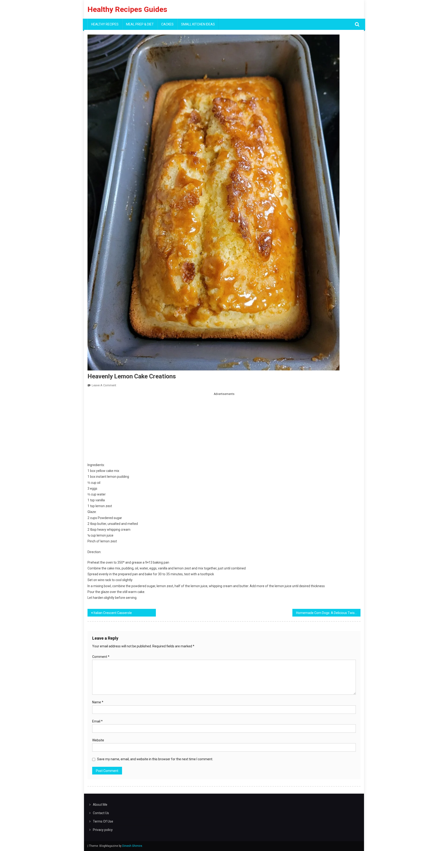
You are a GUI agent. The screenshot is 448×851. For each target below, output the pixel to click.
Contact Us (101, 813)
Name (97, 702)
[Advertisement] (224, 429)
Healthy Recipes (105, 24)
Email (97, 721)
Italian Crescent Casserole (113, 613)
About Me (100, 804)
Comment (100, 657)
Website (98, 740)
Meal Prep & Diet (140, 24)
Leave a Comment (104, 385)
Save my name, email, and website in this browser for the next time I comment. (155, 759)
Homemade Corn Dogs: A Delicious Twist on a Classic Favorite (328, 613)
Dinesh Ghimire (132, 846)
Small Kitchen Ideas (198, 24)
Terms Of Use (103, 821)
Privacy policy (103, 830)
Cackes (167, 24)
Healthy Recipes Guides (127, 9)
